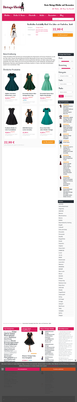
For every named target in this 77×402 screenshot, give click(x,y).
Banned (61, 213)
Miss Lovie (61, 271)
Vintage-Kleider (39, 27)
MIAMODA (61, 266)
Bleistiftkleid (8, 339)
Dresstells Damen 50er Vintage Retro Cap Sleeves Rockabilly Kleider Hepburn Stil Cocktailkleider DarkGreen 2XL (29, 94)
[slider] (60, 61)
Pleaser (61, 278)
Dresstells (61, 232)
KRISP (60, 257)
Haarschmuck (9, 349)
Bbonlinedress (62, 215)
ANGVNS (61, 211)
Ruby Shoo (62, 285)
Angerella (61, 208)
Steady (60, 290)
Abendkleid (9, 335)
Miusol (60, 273)
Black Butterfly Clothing (65, 222)
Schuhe (42, 15)
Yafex (60, 308)
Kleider (7, 15)
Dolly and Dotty (63, 229)
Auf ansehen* (63, 35)
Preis (60, 58)
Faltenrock (12, 346)
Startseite (5, 323)
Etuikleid (6, 346)
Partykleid (8, 357)
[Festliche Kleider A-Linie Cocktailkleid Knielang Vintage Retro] (12, 116)
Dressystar (62, 234)
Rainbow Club (62, 283)
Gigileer (61, 246)
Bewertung (63, 65)
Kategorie (62, 72)
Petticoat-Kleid (39, 31)
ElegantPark (62, 239)
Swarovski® (62, 294)
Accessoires (52, 15)
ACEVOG (61, 204)
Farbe (61, 80)
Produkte (11, 323)
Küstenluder (62, 259)
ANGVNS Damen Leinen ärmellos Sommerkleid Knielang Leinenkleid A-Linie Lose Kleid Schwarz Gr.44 (29, 129)
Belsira (60, 218)
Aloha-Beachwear (63, 206)
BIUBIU (60, 220)
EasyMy (61, 236)
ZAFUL (60, 313)
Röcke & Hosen (19, 15)
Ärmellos (46, 29)
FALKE (60, 241)
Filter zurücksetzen (68, 96)
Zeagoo (61, 315)
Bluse (13, 341)
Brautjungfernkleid (11, 342)
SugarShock (62, 292)
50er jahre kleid (39, 29)
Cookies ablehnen (58, 369)
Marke (61, 88)
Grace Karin (62, 248)
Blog (61, 15)
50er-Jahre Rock (8, 332)
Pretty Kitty (62, 280)
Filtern (61, 96)
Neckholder (8, 356)
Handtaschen (8, 351)
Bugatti (60, 225)
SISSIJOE (61, 287)
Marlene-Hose (8, 354)
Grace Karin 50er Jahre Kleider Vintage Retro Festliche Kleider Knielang (47, 129)
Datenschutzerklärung (52, 365)
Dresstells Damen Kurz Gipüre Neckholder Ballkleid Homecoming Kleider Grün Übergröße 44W (47, 94)
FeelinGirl (61, 243)
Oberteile (32, 15)
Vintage (61, 301)
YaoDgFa (61, 311)
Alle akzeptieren (22, 369)
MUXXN (61, 276)
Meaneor (61, 264)
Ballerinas (6, 337)
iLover (60, 253)
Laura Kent (61, 262)
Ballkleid (12, 337)
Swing (60, 297)
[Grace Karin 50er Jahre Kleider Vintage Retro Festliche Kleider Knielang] (47, 116)
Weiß (37, 34)
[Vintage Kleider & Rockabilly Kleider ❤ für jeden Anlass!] (14, 6)
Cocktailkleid (10, 344)
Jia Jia (60, 255)
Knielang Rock (13, 352)
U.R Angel (61, 299)
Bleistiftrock (7, 341)
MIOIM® (61, 269)
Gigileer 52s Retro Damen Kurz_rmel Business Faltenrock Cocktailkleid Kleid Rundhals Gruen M (11, 94)
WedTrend (61, 306)
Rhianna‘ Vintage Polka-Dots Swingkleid (29, 357)
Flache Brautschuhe (9, 347)
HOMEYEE (61, 250)
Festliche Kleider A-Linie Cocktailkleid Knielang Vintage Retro (12, 129)
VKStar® (61, 304)
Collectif (61, 227)
